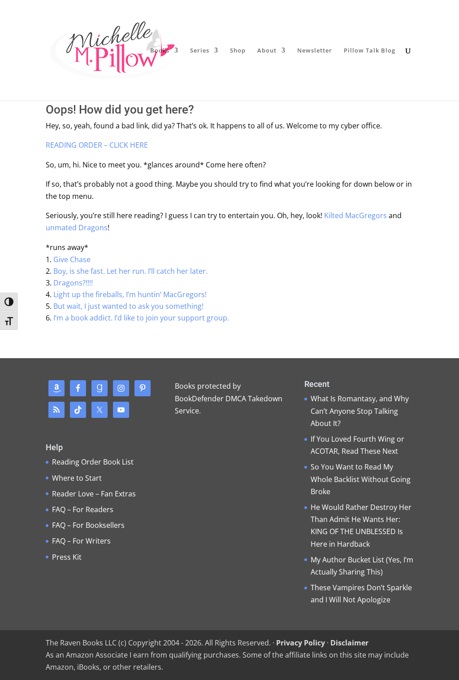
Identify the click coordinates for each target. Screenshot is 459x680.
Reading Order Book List (93, 462)
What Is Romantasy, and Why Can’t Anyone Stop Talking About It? (360, 411)
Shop (238, 50)
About (267, 50)
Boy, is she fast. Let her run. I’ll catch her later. (130, 271)
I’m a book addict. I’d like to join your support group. (141, 318)
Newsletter (314, 50)
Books (159, 50)
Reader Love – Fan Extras (94, 494)
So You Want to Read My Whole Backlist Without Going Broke (361, 479)
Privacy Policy (300, 643)
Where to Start (77, 478)
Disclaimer (349, 643)
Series (199, 50)
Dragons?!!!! (73, 283)
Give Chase (72, 259)
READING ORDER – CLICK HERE (97, 145)
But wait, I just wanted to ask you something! (128, 306)
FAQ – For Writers (81, 541)
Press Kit (67, 557)
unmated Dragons (77, 228)
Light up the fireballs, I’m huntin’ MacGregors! (130, 294)
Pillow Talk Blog (369, 50)
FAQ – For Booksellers (88, 525)
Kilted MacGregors (355, 215)
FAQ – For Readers (82, 509)
